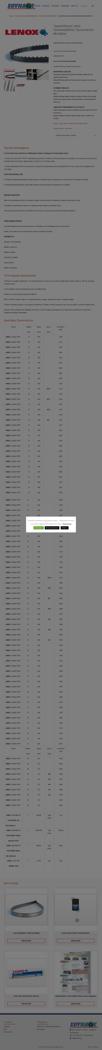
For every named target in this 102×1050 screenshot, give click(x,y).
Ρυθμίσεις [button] (64, 528)
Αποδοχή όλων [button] (39, 528)
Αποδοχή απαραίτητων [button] (52, 528)
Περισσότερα (67, 524)
